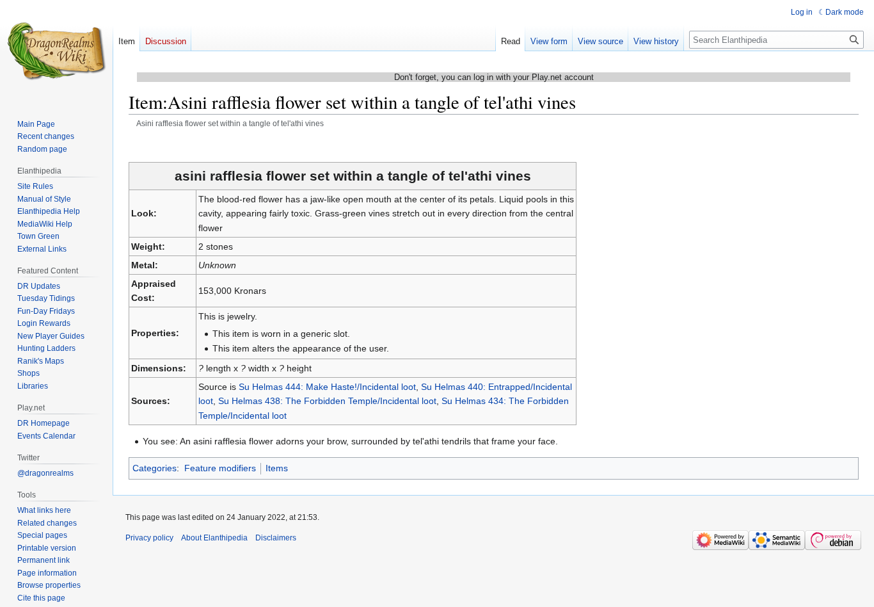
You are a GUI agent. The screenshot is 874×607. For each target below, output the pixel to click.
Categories (154, 468)
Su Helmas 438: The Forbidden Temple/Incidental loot (327, 401)
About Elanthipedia (214, 537)
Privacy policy (149, 537)
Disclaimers (275, 537)
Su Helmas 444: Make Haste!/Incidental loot (327, 387)
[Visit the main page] (56, 51)
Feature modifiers (220, 468)
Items (277, 468)
